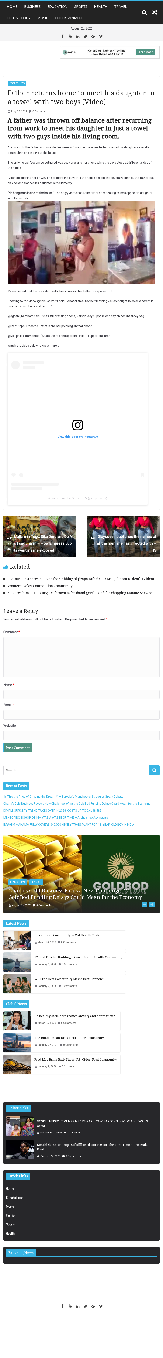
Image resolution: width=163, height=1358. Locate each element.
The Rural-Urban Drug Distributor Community (69, 1043)
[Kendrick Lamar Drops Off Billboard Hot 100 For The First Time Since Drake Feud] (20, 1155)
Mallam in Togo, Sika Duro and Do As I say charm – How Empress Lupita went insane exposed (40, 543)
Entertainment (69, 18)
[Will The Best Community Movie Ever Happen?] (17, 989)
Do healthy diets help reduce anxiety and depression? (74, 1021)
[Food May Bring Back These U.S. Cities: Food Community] (17, 1069)
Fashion (11, 1220)
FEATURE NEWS (17, 83)
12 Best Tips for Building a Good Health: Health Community (78, 962)
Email (8, 705)
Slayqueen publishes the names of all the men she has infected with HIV (123, 543)
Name (8, 685)
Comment (11, 632)
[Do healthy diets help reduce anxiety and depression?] (17, 1026)
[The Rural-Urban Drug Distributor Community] (17, 1048)
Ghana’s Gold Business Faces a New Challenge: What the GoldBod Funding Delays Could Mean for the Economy (76, 803)
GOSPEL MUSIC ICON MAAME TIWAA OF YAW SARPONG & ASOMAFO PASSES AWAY (92, 1128)
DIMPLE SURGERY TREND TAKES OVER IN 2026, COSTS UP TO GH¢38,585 (52, 810)
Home (12, 6)
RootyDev (89, 1326)
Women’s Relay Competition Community (40, 586)
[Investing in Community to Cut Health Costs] (17, 945)
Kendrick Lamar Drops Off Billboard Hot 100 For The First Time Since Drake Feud (92, 1152)
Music (42, 18)
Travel (120, 6)
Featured (36, 882)
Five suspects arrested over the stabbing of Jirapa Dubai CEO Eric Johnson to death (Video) (81, 579)
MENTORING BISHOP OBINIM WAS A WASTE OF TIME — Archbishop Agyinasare (56, 817)
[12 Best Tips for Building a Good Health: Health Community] (17, 967)
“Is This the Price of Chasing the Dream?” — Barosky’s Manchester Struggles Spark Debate (63, 796)
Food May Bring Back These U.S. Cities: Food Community (75, 1064)
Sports (80, 6)
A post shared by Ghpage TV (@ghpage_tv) (77, 498)
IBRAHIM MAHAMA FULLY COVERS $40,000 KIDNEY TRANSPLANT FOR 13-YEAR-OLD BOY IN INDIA (68, 824)
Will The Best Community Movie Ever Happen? (69, 984)
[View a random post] (154, 12)
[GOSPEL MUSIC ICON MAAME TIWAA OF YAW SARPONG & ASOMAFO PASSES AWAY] (20, 1132)
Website (9, 726)
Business (32, 6)
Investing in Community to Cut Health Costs (66, 940)
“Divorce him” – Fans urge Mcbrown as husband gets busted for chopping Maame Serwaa (80, 593)
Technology (19, 18)
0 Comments (40, 111)
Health (101, 6)
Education (57, 6)
